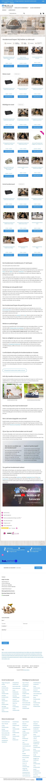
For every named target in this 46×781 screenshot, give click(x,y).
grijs (5, 653)
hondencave (19, 477)
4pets (3, 652)
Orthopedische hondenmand (12, 657)
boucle (22, 652)
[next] (43, 26)
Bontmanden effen (16, 686)
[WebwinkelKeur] (2, 554)
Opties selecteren (8, 66)
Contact (6, 2)
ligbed (11, 271)
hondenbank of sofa (30, 477)
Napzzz (23, 748)
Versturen (5, 643)
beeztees (14, 652)
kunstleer (22, 655)
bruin (25, 652)
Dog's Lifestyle (5, 690)
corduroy (33, 652)
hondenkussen (33, 653)
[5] (25, 33)
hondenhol (23, 653)
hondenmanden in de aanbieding (16, 328)
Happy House (8, 653)
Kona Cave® (24, 740)
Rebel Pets (35, 695)
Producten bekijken (23, 66)
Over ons (12, 2)
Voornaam (3, 623)
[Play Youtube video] (23, 495)
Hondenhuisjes (16, 721)
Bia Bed (19, 652)
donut (4, 271)
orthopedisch (4, 657)
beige (17, 652)
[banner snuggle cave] (23, 26)
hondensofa (21, 271)
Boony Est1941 (25, 757)
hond (14, 653)
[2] (21, 33)
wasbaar (5, 658)
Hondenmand (39, 653)
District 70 (24, 763)
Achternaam (25, 623)
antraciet (6, 652)
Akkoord (39, 779)
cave (30, 652)
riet (23, 657)
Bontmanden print (16, 688)
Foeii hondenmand (5, 721)
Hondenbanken (16, 694)
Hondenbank (18, 653)
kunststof (19, 315)
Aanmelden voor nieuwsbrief (9, 567)
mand (41, 655)
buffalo (28, 652)
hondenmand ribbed (5, 655)
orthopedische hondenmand (14, 344)
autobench (10, 652)
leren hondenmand (33, 655)
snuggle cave (32, 657)
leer (25, 315)
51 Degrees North (37, 773)
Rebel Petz (15, 703)
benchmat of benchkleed (15, 424)
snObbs (25, 657)
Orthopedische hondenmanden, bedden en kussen (14, 370)
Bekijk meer (17, 73)
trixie (3, 658)
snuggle (28, 657)
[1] (20, 33)
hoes (12, 653)
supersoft (39, 657)
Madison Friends (36, 776)
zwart (8, 658)
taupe (42, 657)
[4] (24, 33)
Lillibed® (35, 738)
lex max (38, 655)
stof (36, 657)
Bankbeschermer (26, 755)
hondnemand (17, 655)
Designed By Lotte (38, 652)
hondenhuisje (27, 653)
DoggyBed (24, 735)
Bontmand (35, 775)
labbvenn (25, 655)
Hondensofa (12, 655)
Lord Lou (35, 740)
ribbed (21, 657)
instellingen (32, 779)
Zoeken (24, 13)
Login (43, 1)
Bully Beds (24, 727)
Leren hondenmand (37, 693)
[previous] (3, 26)
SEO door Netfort (26, 669)
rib (18, 657)
